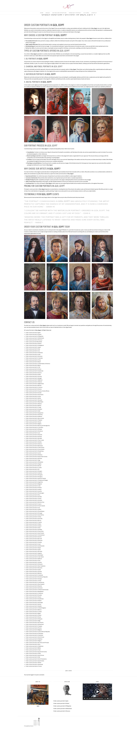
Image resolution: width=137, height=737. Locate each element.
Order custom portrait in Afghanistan (35, 383)
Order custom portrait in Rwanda (34, 586)
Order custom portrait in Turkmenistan (35, 535)
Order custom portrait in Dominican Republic (37, 576)
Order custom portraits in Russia (34, 628)
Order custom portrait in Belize (33, 648)
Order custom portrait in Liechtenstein (35, 545)
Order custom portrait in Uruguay (34, 626)
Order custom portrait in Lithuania (34, 564)
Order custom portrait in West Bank (34, 401)
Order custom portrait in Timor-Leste (35, 440)
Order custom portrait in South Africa (35, 515)
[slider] (96, 698)
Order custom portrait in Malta (33, 374)
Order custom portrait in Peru (33, 494)
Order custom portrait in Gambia (34, 542)
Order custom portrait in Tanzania (34, 400)
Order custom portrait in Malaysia (34, 618)
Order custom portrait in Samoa (33, 604)
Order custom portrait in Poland (33, 334)
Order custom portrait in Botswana (34, 445)
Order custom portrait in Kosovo (34, 372)
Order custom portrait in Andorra (34, 443)
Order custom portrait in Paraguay (34, 476)
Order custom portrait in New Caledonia (35, 566)
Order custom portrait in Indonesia (34, 352)
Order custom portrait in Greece (33, 615)
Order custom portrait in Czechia (34, 522)
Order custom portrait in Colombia (34, 358)
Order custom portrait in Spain (33, 332)
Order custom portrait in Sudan (33, 569)
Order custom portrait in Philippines (34, 336)
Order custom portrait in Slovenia (34, 458)
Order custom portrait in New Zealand (35, 584)
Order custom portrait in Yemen (33, 422)
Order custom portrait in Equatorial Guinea (36, 651)
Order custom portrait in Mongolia (34, 474)
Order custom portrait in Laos (33, 432)
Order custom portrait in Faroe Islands (35, 449)
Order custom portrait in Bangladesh (35, 591)
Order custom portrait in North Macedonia (36, 659)
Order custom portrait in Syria (33, 644)
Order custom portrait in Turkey (33, 516)
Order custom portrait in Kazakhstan (35, 598)
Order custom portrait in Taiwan (33, 662)
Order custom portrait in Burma (33, 520)
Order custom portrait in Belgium (34, 629)
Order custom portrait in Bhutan (33, 385)
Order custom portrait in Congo (33, 407)
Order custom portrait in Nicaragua (34, 602)
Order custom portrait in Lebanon (34, 473)
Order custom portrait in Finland (34, 487)
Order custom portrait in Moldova (34, 454)
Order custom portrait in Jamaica (34, 562)
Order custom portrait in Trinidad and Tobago (37, 480)
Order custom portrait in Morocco (34, 339)
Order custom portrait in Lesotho (34, 491)
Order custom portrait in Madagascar (35, 345)
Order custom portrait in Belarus (34, 609)
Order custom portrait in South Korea (35, 655)
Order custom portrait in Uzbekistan (34, 646)
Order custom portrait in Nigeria (33, 640)
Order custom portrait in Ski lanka (34, 551)
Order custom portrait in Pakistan (34, 416)
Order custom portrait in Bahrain (34, 573)
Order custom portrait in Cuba (33, 485)
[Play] (84, 698)
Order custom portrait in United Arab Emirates (37, 589)
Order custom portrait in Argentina (34, 482)
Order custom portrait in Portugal (34, 513)
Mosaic (48, 12)
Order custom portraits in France (34, 666)
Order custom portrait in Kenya (33, 617)
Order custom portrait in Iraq (33, 507)
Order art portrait (75, 12)
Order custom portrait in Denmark (34, 540)
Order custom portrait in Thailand (34, 420)
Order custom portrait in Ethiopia (34, 429)
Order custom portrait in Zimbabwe (34, 462)
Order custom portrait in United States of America (38, 363)
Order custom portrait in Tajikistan (34, 380)
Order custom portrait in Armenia (34, 500)
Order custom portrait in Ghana (33, 597)
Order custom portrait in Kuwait (33, 392)
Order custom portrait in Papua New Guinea (36, 456)
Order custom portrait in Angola (33, 463)
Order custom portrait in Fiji (32, 469)
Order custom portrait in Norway (34, 376)
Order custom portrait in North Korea (35, 637)
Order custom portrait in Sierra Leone (35, 418)
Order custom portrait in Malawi (33, 600)
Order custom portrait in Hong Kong (34, 451)
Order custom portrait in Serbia (33, 398)
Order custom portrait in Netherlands (35, 338)
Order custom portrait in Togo (33, 460)
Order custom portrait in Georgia (34, 578)
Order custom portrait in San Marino (34, 622)
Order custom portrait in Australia (34, 518)
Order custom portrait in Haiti (33, 411)
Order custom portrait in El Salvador (34, 633)
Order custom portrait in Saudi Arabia (35, 660)
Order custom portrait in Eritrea (33, 369)
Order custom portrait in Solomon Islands (36, 478)
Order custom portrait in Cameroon (34, 593)
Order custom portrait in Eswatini (34, 409)
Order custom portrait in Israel (33, 544)
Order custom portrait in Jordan (33, 580)
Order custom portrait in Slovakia (34, 438)
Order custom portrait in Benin (33, 365)
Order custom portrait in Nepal (33, 547)
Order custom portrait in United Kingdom (36, 607)
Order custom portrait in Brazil (33, 361)
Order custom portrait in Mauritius (34, 414)
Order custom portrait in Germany (34, 356)
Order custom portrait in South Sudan (35, 533)
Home (41, 12)
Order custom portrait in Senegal (34, 378)
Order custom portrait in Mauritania (34, 394)
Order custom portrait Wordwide (34, 341)
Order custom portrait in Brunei (33, 465)
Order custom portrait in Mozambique (35, 511)
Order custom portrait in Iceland (33, 489)
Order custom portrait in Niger (33, 620)
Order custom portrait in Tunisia (33, 498)
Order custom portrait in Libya (33, 527)
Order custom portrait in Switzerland (35, 624)
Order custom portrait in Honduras (34, 431)
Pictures (86, 12)
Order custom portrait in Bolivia (33, 405)
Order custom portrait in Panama (34, 436)
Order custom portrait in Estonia (34, 389)
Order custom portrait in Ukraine (34, 571)
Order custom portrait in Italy (33, 349)
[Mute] (108, 698)
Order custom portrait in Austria (33, 536)
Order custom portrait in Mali (33, 657)
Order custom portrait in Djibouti (34, 558)
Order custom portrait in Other (33, 653)
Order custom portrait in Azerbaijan (34, 555)
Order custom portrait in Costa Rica (34, 427)
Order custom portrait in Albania (34, 403)
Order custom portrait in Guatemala (34, 370)
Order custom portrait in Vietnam (34, 381)
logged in (32, 674)
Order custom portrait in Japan (33, 347)
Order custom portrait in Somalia (34, 496)
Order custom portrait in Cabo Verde (35, 556)
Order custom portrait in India (33, 354)
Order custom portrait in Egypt (33, 613)
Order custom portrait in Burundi (34, 538)
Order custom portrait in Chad (33, 649)
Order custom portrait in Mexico (33, 343)
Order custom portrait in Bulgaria (34, 484)
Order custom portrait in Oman (33, 396)
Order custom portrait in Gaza (33, 560)
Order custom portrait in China (33, 360)
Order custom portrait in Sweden (34, 606)
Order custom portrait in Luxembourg (35, 582)
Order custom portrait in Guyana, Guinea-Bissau (37, 391)
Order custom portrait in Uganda (34, 553)
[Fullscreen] (110, 698)
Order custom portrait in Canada (34, 611)
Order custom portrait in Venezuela (34, 664)
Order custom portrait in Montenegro (35, 493)
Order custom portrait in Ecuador (34, 595)
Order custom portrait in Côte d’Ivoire (35, 447)
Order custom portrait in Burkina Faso (35, 502)
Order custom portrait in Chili (33, 367)
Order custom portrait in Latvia (33, 453)
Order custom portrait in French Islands (35, 505)
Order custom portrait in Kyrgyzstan (34, 412)
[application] (97, 691)
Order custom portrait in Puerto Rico (35, 531)
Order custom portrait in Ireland (33, 525)
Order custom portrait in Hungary (34, 471)
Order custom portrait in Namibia (34, 529)
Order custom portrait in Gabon (33, 524)
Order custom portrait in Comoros (34, 387)
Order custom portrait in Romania (34, 567)
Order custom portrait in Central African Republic (38, 631)
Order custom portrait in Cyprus (33, 504)
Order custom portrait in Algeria (33, 423)
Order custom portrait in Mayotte (34, 434)
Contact (94, 12)
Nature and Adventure (59, 12)
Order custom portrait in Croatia (34, 467)
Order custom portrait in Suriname (34, 587)
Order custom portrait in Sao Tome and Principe (37, 642)
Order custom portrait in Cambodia (34, 575)
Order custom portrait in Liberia (33, 509)
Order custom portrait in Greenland (34, 635)
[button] (97, 692)
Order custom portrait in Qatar (33, 549)
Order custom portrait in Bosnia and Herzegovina (38, 425)
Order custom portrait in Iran (33, 350)
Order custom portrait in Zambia (34, 442)
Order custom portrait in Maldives (34, 639)
